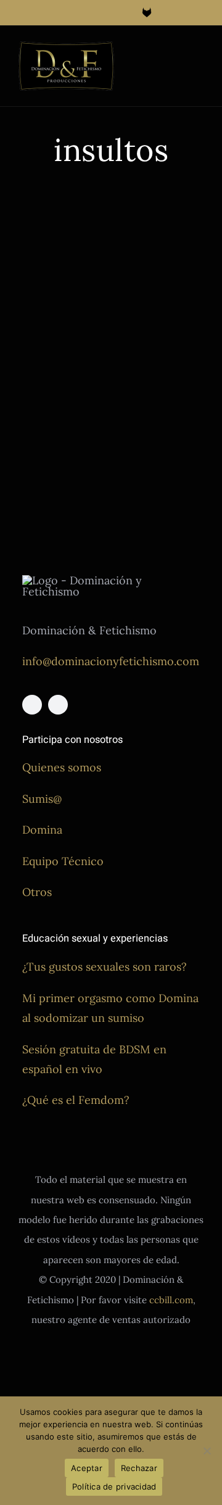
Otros (37, 892)
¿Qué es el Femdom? (76, 1100)
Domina (42, 830)
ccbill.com (171, 1300)
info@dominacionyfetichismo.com (110, 661)
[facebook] (32, 705)
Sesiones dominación (58, 423)
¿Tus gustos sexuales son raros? (104, 967)
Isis (68, 409)
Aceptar (86, 1468)
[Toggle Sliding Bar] (176, 53)
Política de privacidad (114, 1486)
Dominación (70, 380)
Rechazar (139, 1468)
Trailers (33, 438)
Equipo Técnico (63, 861)
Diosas (31, 380)
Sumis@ (42, 799)
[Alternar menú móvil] (199, 53)
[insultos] (60, 253)
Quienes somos (61, 767)
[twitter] (58, 705)
